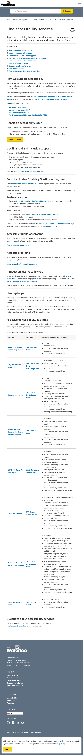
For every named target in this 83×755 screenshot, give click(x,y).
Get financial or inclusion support (22, 56)
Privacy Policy (59, 744)
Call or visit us (12, 675)
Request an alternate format (20, 66)
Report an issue (15, 139)
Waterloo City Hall (15, 513)
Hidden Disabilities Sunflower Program (26, 184)
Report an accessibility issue (20, 53)
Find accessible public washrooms (22, 61)
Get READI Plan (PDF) (17, 107)
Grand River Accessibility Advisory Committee (50, 99)
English (11, 713)
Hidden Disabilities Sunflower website (54, 224)
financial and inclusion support (26, 171)
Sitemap (38, 732)
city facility (19, 201)
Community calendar (15, 683)
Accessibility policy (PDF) (19, 113)
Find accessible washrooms (18, 245)
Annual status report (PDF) (19, 110)
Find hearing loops (16, 68)
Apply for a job (12, 700)
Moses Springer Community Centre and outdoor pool (15, 432)
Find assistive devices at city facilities (24, 71)
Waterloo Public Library (36, 201)
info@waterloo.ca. (50, 226)
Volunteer (11, 703)
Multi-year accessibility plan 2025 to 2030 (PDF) (28, 115)
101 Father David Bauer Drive (31, 395)
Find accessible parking (18, 63)
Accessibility (12, 698)
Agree (7, 749)
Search (68, 11)
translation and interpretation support (22, 281)
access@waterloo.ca (19, 626)
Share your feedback (15, 685)
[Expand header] (80, 3)
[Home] (41, 648)
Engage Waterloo (14, 680)
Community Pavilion (16, 395)
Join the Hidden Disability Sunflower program (27, 58)
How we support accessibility (20, 51)
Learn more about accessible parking (22, 264)
